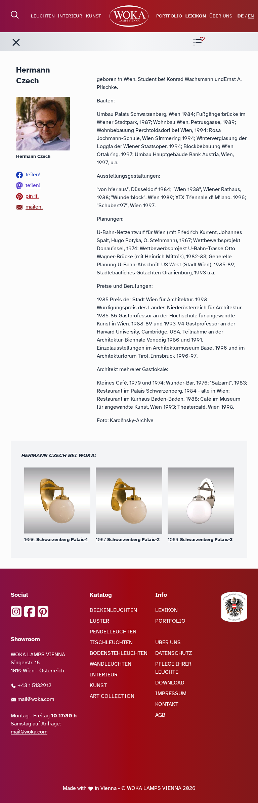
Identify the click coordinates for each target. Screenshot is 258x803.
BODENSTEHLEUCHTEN (118, 653)
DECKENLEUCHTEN (113, 610)
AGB (160, 715)
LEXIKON (195, 16)
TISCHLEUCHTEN (111, 642)
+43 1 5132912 (33, 685)
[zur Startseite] (129, 16)
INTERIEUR (69, 16)
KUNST (93, 16)
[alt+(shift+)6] (16, 42)
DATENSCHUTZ (173, 653)
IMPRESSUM (170, 693)
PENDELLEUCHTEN (113, 631)
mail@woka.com (35, 699)
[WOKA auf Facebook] (29, 611)
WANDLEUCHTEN (110, 664)
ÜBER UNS (220, 16)
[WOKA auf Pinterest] (43, 611)
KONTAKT (166, 704)
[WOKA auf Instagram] (16, 611)
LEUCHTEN (43, 16)
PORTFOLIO (169, 16)
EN (251, 16)
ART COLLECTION (112, 696)
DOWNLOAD (169, 682)
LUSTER (99, 621)
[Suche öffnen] (15, 15)
